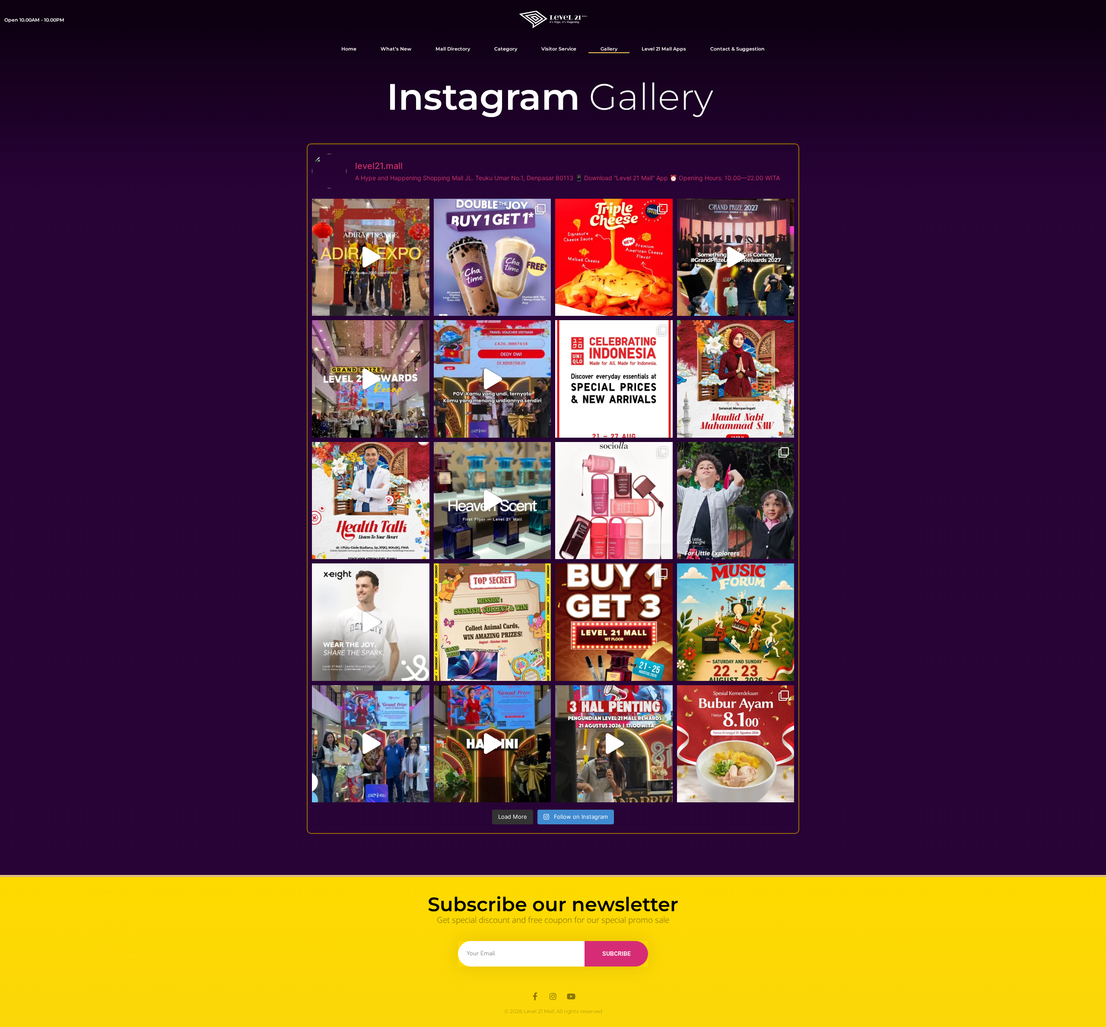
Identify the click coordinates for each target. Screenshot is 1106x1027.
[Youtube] (571, 996)
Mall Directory (452, 49)
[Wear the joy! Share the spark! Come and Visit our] (370, 622)
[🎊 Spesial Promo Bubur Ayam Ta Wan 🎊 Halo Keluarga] (736, 744)
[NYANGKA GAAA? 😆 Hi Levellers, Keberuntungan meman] (492, 379)
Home (348, 49)
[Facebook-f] (535, 996)
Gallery (609, 49)
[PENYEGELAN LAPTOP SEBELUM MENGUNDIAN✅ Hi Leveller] (370, 744)
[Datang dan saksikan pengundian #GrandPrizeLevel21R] (492, 744)
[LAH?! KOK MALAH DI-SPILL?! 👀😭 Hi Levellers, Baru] (736, 257)
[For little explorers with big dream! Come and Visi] (736, 501)
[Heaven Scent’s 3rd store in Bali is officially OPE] (614, 622)
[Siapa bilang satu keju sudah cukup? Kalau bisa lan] (614, 257)
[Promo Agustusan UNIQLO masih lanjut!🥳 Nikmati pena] (614, 379)
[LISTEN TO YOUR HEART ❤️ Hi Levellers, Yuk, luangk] (370, 501)
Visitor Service (558, 49)
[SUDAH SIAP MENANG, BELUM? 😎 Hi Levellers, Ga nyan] (614, 744)
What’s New (396, 49)
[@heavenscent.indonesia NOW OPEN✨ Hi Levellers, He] (492, 501)
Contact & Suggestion (737, 49)
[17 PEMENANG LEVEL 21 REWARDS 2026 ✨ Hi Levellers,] (370, 379)
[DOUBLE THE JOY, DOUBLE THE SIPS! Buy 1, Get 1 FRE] (492, 257)
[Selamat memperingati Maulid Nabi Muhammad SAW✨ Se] (736, 379)
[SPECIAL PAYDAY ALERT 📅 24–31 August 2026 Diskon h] (614, 501)
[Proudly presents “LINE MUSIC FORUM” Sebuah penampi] (736, 622)
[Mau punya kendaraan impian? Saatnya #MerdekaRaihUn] (370, 257)
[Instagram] (553, 996)
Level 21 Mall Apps (664, 49)
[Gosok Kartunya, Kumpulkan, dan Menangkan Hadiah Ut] (492, 622)
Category (505, 49)
